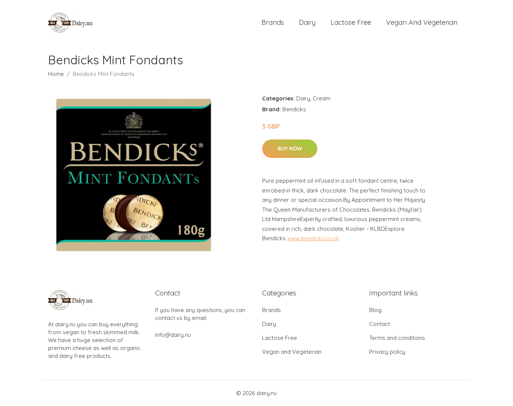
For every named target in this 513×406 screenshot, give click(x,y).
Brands (272, 22)
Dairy (307, 22)
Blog (375, 310)
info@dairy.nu (173, 334)
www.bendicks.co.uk (313, 238)
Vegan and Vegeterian (421, 22)
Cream (321, 98)
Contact (379, 323)
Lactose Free (350, 22)
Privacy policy (387, 351)
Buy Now (290, 148)
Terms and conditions (397, 337)
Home (56, 73)
